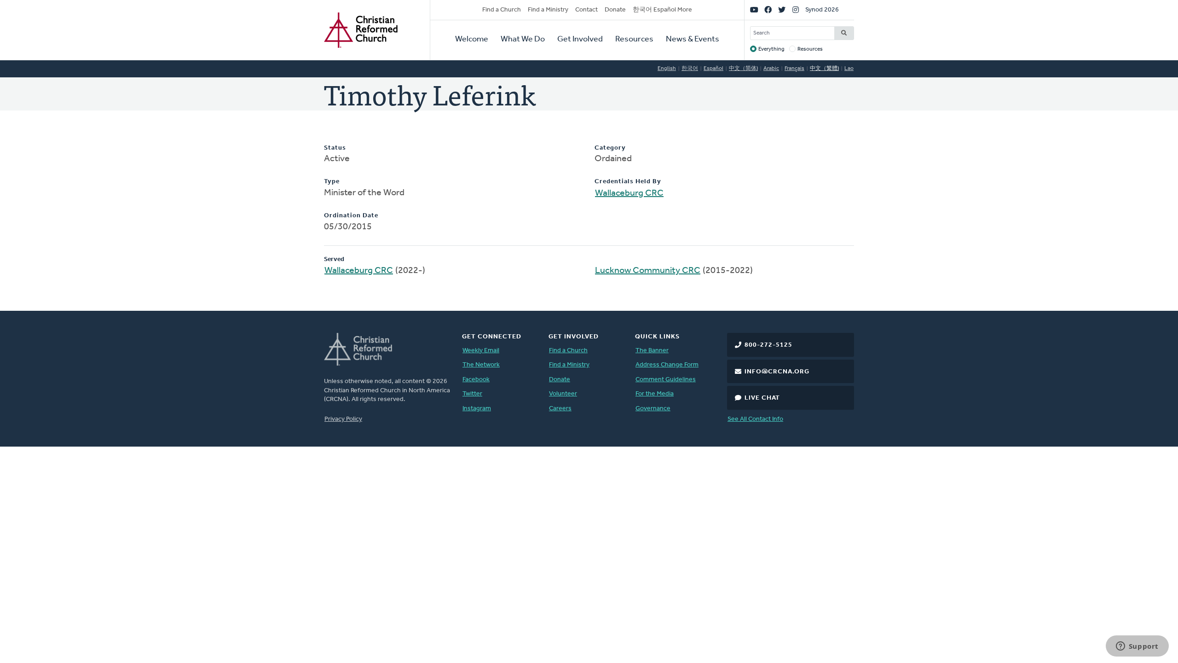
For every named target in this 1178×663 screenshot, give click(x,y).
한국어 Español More (662, 9)
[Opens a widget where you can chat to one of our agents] (1137, 646)
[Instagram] (795, 10)
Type (332, 181)
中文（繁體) (824, 68)
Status (335, 148)
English (667, 68)
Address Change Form (667, 364)
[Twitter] (782, 10)
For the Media (654, 393)
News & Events (692, 39)
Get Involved (580, 39)
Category (610, 148)
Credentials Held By (628, 181)
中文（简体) (743, 68)
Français (794, 68)
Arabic (771, 68)
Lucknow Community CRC (647, 270)
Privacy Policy (343, 419)
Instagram (476, 408)
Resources (634, 39)
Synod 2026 (822, 9)
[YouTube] (754, 10)
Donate (615, 9)
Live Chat (762, 398)
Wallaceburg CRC (629, 193)
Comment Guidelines (665, 379)
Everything (771, 49)
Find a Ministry (548, 9)
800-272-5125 (768, 345)
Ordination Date (351, 215)
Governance (652, 408)
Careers (560, 408)
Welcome (471, 39)
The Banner (652, 350)
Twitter (472, 393)
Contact (586, 9)
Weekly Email (480, 350)
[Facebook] (768, 10)
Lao (849, 68)
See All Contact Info (755, 419)
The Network (481, 364)
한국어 (689, 68)
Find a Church (501, 9)
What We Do (523, 39)
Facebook (476, 379)
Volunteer (563, 393)
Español (713, 68)
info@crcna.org (777, 371)
